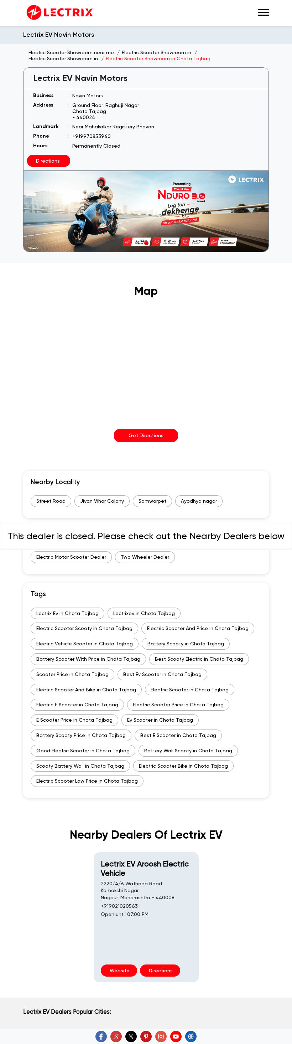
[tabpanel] (146, 211)
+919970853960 (91, 136)
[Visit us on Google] (116, 1036)
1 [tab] (146, 243)
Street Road (51, 501)
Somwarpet (152, 501)
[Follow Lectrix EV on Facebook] (101, 1036)
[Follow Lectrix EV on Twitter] (131, 1036)
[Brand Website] (191, 1036)
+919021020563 (119, 906)
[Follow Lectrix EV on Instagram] (161, 1036)
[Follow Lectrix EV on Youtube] (176, 1036)
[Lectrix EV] (59, 12)
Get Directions (146, 435)
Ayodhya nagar (199, 501)
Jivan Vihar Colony (102, 501)
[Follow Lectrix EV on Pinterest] (146, 1036)
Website (119, 970)
